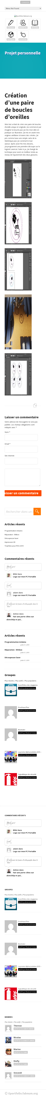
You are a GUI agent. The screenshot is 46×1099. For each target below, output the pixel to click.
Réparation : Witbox (12, 534)
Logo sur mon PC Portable (24, 576)
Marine (17, 1049)
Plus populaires (30, 681)
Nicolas (17, 1037)
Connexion (25, 2)
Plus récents (9, 681)
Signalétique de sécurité (27, 774)
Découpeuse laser (11, 538)
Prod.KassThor (23, 707)
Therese (18, 1025)
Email (7, 444)
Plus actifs (19, 681)
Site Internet (9, 455)
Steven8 (18, 1072)
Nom (7, 432)
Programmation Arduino (13, 531)
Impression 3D (10, 542)
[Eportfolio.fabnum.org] (23, 16)
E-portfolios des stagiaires (28, 685)
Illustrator (21, 730)
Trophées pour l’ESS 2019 (14, 546)
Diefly (16, 1061)
